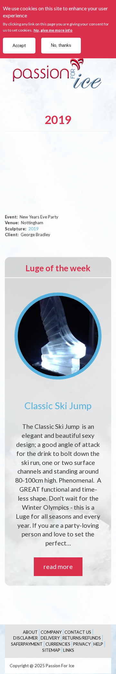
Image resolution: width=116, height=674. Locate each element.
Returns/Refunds (82, 637)
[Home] (58, 73)
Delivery (50, 637)
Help (98, 644)
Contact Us (77, 632)
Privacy (82, 644)
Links (68, 650)
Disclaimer (25, 637)
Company (51, 632)
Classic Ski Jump (58, 405)
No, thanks (61, 45)
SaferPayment (27, 644)
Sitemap (51, 650)
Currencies (57, 644)
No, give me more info (53, 30)
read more (58, 566)
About (30, 632)
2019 (33, 228)
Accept (19, 45)
